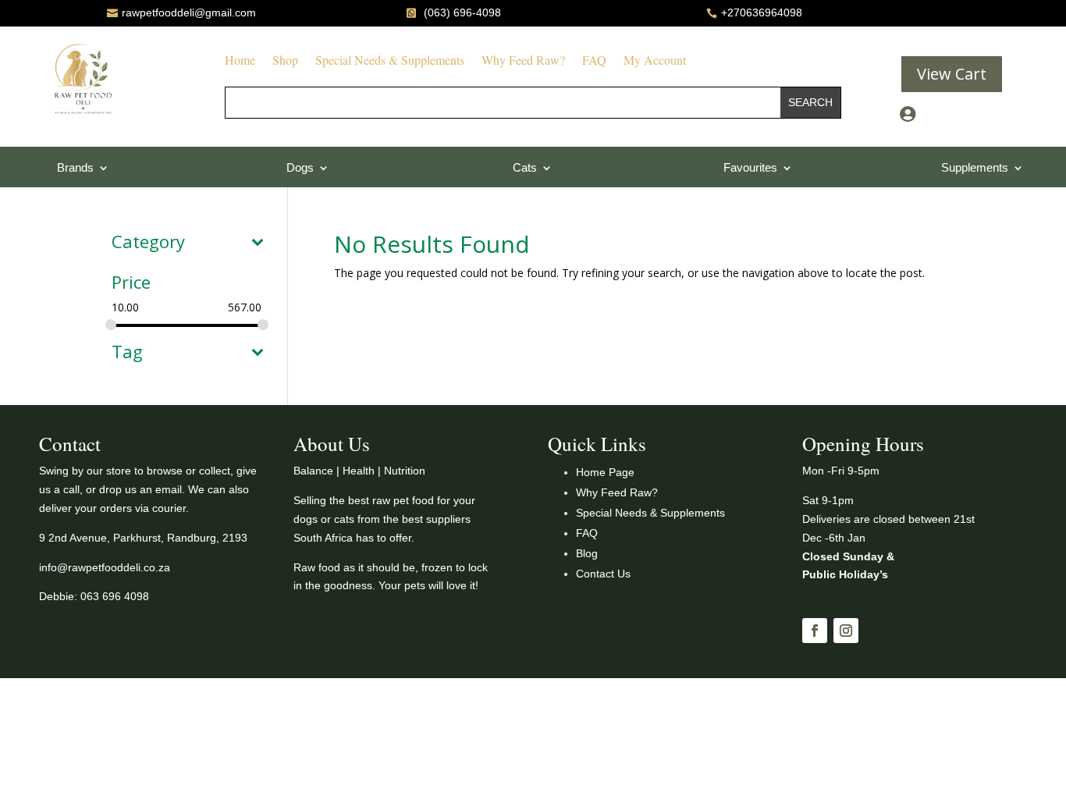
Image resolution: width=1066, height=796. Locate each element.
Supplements (974, 168)
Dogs (300, 168)
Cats (525, 168)
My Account (655, 61)
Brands (75, 168)
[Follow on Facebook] (814, 630)
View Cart (951, 73)
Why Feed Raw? (523, 61)
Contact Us (603, 573)
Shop (285, 61)
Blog (587, 553)
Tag (127, 353)
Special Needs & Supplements (389, 61)
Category (148, 243)
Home (240, 61)
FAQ (594, 61)
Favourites (750, 168)
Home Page (605, 472)
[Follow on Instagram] (845, 630)
